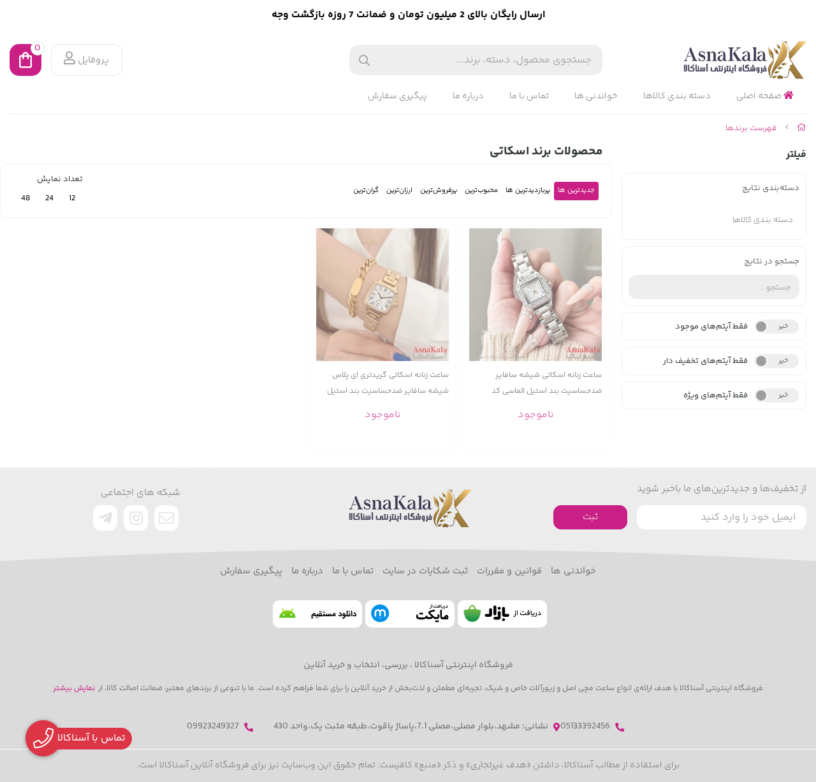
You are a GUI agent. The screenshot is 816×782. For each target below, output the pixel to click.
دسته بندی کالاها (677, 96)
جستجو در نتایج (771, 261)
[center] (364, 60)
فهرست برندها (750, 128)
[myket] (410, 614)
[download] (317, 614)
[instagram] (136, 518)
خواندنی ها (596, 96)
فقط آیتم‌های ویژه (715, 395)
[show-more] (591, 304)
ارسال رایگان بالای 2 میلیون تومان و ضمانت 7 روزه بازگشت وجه (408, 15)
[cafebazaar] (502, 614)
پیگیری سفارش (397, 96)
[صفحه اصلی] (801, 128)
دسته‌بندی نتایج (770, 188)
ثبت (590, 517)
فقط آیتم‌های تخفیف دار (705, 361)
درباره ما (468, 96)
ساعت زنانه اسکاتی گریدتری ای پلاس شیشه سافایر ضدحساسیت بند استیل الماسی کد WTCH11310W (388, 383)
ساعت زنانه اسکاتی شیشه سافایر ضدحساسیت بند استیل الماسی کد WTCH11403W (547, 383)
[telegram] (105, 518)
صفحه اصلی (759, 96)
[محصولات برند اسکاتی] (408, 508)
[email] (166, 518)
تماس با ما (529, 96)
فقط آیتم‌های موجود (711, 326)
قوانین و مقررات (509, 571)
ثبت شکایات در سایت (425, 571)
